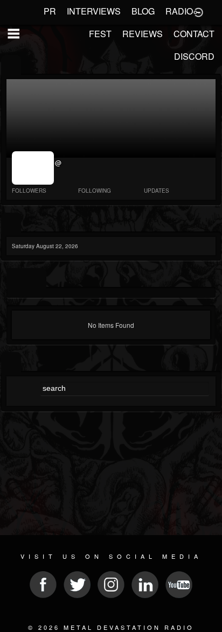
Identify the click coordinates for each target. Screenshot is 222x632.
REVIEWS (142, 33)
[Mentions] (36, 278)
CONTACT (194, 33)
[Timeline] (16, 278)
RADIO (179, 11)
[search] (11, 362)
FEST (100, 33)
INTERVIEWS (94, 11)
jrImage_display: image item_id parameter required (33, 168)
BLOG (143, 11)
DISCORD (194, 56)
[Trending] (11, 223)
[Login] (198, 11)
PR (50, 11)
